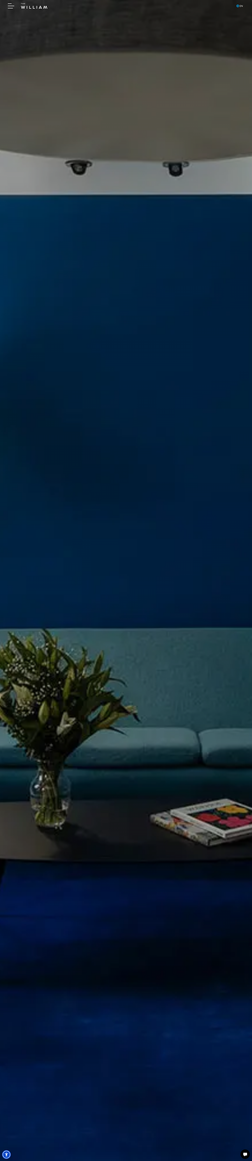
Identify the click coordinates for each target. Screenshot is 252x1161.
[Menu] (12, 6)
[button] (6, 1154)
